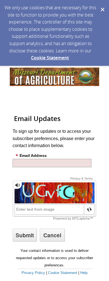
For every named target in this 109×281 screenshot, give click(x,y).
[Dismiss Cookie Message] (102, 5)
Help (83, 273)
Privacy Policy (33, 273)
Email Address (33, 155)
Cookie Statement (50, 58)
